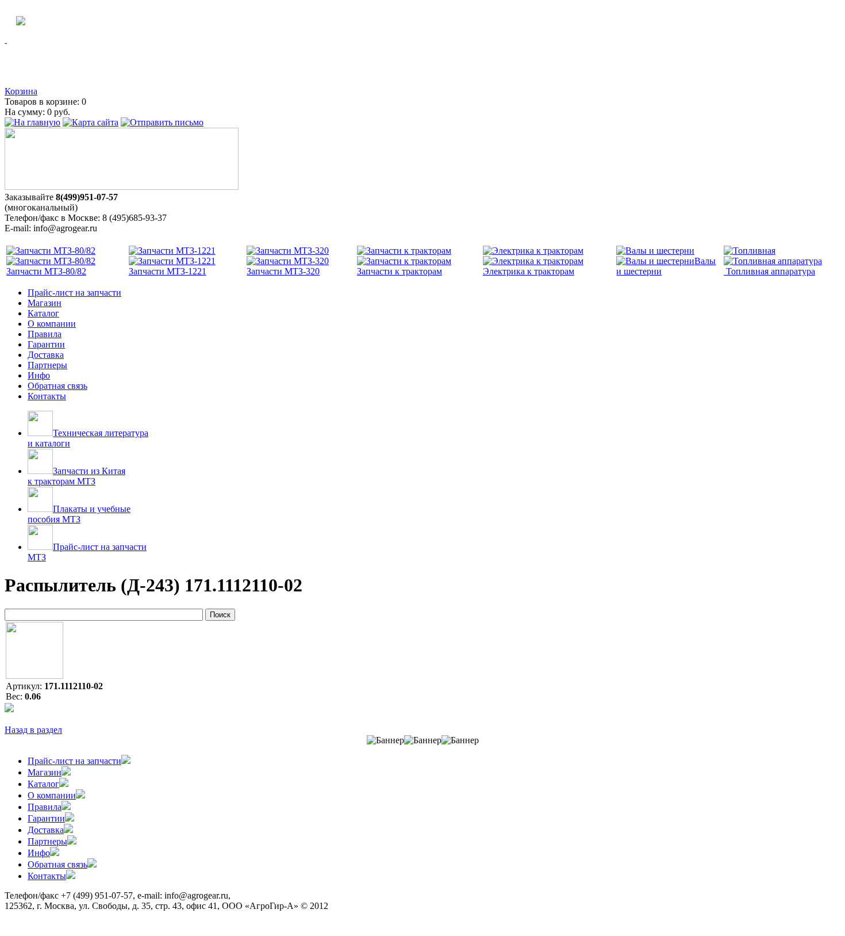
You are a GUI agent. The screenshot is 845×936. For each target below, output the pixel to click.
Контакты (47, 396)
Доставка (46, 355)
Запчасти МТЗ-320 (283, 271)
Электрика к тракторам (528, 271)
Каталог (43, 313)
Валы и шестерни (666, 266)
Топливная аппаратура (769, 271)
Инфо (39, 375)
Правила (45, 334)
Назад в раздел (33, 730)
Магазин (45, 303)
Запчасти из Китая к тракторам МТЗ (76, 476)
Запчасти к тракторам (399, 271)
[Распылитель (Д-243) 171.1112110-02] (34, 676)
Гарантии (46, 344)
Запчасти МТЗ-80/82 (46, 271)
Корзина (21, 91)
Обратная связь (57, 386)
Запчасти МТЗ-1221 (167, 271)
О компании (52, 323)
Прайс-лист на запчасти (74, 292)
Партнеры (47, 365)
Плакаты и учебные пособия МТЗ (79, 514)
